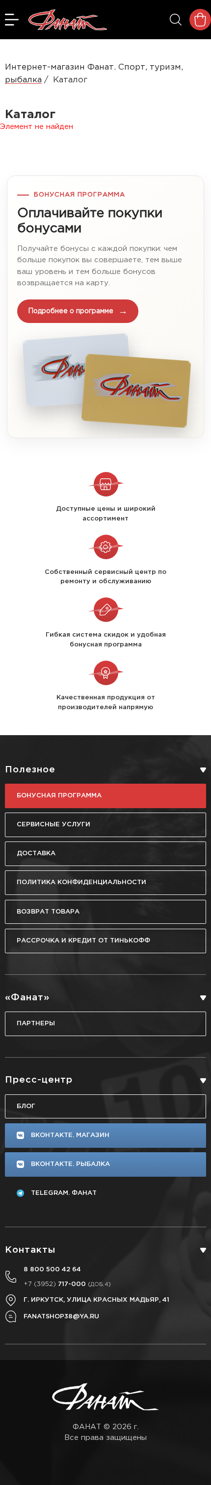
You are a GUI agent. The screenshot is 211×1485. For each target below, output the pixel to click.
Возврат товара (48, 912)
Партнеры (36, 1023)
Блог (26, 1106)
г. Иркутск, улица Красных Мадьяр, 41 (96, 1300)
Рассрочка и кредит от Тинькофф (83, 940)
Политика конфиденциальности (81, 882)
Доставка (36, 853)
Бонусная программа (59, 795)
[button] (105, 306)
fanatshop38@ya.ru (61, 1316)
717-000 (67, 1284)
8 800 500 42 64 (52, 1269)
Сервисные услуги (53, 824)
